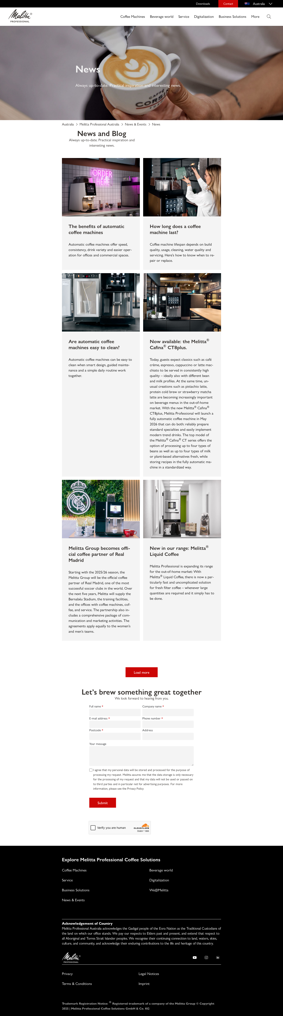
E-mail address (98, 718)
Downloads (203, 4)
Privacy (67, 973)
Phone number (151, 718)
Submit (103, 802)
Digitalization (204, 16)
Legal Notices (149, 973)
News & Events (73, 900)
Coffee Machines (132, 16)
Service (183, 16)
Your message (97, 744)
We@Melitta (158, 890)
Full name (95, 706)
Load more (141, 672)
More (255, 16)
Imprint (144, 983)
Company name (152, 706)
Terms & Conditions (77, 983)
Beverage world (161, 16)
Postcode (95, 730)
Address (147, 730)
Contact (228, 4)
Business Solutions (232, 16)
